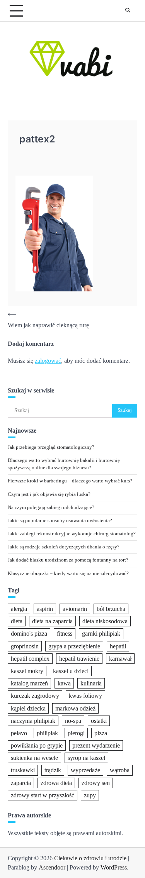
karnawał (120, 658)
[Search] (127, 11)
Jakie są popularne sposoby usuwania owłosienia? (60, 520)
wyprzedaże (85, 770)
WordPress (114, 867)
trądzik (52, 770)
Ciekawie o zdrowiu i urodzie (90, 858)
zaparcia (21, 783)
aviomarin (75, 609)
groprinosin (25, 646)
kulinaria (91, 683)
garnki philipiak (101, 633)
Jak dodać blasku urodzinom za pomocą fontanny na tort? (68, 560)
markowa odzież (75, 708)
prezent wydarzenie (96, 745)
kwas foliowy (85, 695)
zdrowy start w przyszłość (42, 795)
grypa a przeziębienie (74, 646)
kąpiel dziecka (28, 708)
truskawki (23, 770)
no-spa (73, 720)
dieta (16, 621)
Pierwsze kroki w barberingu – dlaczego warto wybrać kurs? (70, 481)
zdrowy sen (96, 783)
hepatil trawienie (79, 658)
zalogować (48, 360)
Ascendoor (52, 867)
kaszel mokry (27, 671)
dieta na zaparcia (52, 621)
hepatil (118, 646)
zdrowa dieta (56, 783)
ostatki (99, 720)
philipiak (47, 733)
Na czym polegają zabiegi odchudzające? (51, 507)
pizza (100, 733)
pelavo (19, 733)
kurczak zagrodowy (35, 695)
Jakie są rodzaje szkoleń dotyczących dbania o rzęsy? (63, 547)
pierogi (76, 733)
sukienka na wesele (34, 758)
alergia (19, 609)
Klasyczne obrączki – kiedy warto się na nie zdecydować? (68, 573)
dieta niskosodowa (105, 621)
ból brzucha (111, 609)
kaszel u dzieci (71, 671)
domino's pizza (29, 633)
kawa (64, 683)
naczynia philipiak (33, 720)
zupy (90, 795)
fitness (64, 633)
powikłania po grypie (37, 745)
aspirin (45, 609)
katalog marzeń (29, 683)
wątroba (120, 770)
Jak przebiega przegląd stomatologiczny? (51, 447)
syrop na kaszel (86, 758)
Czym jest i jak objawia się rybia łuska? (49, 494)
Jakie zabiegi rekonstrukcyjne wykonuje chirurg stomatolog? (72, 533)
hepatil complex (30, 658)
